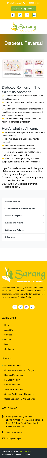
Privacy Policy (7, 454)
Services (8, 334)
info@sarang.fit (16, 3)
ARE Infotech (25, 451)
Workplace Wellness (13, 389)
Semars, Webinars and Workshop (19, 394)
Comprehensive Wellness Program (20, 208)
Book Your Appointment (23, 8)
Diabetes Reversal (12, 201)
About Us (8, 329)
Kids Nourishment (12, 384)
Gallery (7, 339)
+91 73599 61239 (33, 3)
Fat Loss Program (12, 379)
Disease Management (14, 215)
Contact (18, 454)
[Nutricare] (23, 26)
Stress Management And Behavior (19, 398)
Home (7, 325)
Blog (6, 344)
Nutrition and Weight (14, 222)
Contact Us (9, 349)
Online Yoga (10, 237)
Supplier (26, 454)
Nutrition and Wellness (14, 229)
